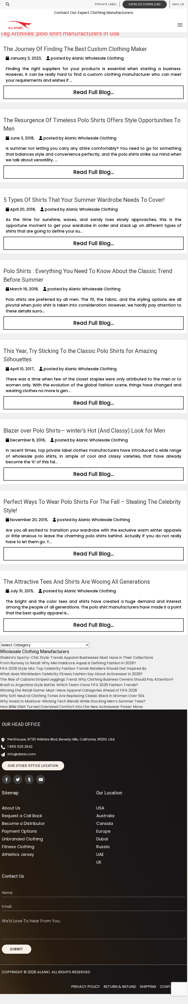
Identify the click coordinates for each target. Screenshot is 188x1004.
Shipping (148, 986)
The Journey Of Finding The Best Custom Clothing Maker (75, 49)
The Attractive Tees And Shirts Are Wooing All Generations (76, 581)
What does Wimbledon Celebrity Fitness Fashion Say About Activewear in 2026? (71, 674)
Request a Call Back (22, 816)
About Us (11, 808)
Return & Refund (120, 986)
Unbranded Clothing (22, 839)
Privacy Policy (85, 986)
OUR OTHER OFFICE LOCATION (33, 766)
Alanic (43, 972)
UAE (100, 854)
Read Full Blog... (93, 92)
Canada (104, 823)
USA (100, 808)
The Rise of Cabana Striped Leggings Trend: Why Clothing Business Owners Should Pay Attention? (86, 679)
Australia (105, 816)
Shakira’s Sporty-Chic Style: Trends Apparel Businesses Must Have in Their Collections (76, 657)
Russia (103, 846)
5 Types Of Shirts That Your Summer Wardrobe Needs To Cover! (83, 200)
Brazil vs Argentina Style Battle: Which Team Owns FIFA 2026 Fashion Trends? (69, 684)
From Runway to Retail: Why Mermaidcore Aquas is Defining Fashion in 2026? (68, 663)
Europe (103, 831)
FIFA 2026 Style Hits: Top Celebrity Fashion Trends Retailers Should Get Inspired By (73, 668)
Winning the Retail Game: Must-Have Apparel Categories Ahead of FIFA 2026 (68, 690)
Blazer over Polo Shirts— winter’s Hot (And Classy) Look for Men (84, 430)
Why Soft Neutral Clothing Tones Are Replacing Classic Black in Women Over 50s (72, 695)
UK (98, 862)
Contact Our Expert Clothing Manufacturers (93, 12)
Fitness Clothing (18, 846)
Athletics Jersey (18, 854)
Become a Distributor (23, 823)
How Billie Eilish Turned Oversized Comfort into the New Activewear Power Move (71, 706)
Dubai (102, 839)
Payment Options (19, 831)
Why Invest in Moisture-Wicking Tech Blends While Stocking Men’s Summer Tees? (72, 701)
